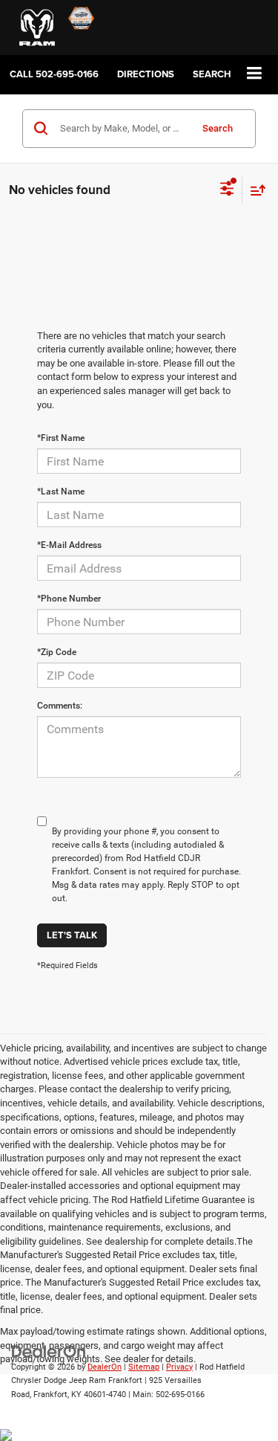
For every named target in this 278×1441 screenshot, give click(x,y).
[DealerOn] (49, 1350)
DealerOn (104, 1367)
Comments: (59, 705)
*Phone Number (69, 598)
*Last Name (61, 491)
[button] (54, 74)
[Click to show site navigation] (254, 74)
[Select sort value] (254, 190)
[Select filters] (227, 190)
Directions (145, 74)
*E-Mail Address (69, 545)
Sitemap (143, 1367)
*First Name (61, 438)
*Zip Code (56, 652)
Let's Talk (72, 935)
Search (217, 128)
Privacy (179, 1367)
